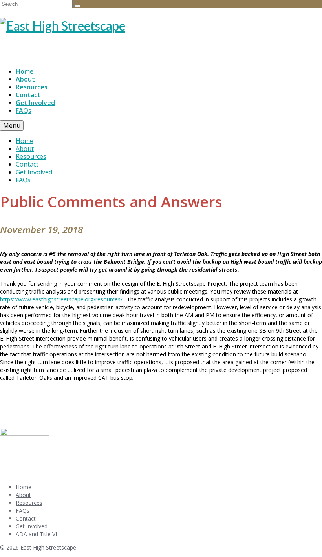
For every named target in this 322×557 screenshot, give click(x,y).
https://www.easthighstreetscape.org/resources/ (61, 299)
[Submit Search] (77, 6)
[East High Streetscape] (161, 26)
